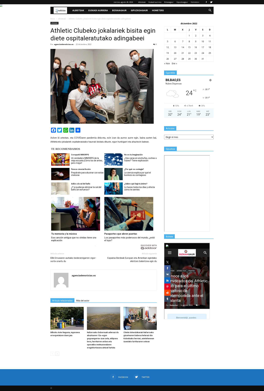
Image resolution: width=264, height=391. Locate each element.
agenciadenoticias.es (63, 44)
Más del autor (82, 300)
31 (203, 58)
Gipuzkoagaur (182, 2)
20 (175, 53)
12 (167, 47)
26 (167, 58)
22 (189, 53)
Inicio (52, 18)
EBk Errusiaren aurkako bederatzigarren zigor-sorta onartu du (73, 260)
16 (195, 47)
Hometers (195, 2)
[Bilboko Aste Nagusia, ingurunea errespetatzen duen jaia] (67, 318)
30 (195, 58)
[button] (210, 10)
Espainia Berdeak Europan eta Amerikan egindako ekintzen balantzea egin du (132, 260)
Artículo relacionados (62, 300)
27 (175, 58)
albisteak (54, 23)
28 (183, 58)
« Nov (167, 63)
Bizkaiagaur (169, 2)
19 (167, 53)
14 (183, 47)
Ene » (174, 63)
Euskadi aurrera (154, 2)
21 (183, 53)
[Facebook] (206, 2)
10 (203, 41)
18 (210, 47)
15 (189, 47)
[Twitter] (211, 2)
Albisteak (142, 2)
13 (175, 47)
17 (203, 47)
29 (189, 58)
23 (195, 53)
